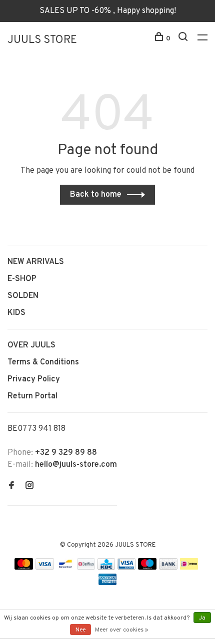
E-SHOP (22, 279)
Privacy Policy (34, 379)
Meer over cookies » (121, 630)
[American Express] (107, 583)
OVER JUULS (32, 345)
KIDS (17, 313)
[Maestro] (147, 568)
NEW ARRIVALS (36, 262)
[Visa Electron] (127, 568)
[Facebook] (12, 487)
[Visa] (45, 568)
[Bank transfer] (168, 568)
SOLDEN (23, 296)
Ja (202, 618)
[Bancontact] (65, 568)
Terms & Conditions (43, 362)
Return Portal (33, 396)
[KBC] (107, 568)
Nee (81, 630)
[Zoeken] (184, 38)
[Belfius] (86, 568)
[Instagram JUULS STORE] (30, 487)
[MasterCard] (23, 568)
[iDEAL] (189, 568)
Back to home (96, 195)
